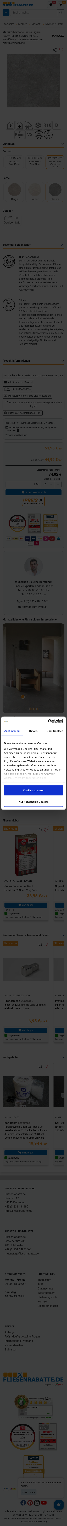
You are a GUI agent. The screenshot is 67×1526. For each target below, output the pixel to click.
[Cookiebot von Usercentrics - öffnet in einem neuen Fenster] (48, 721)
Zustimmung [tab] (12, 730)
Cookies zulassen (33, 790)
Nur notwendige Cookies (33, 801)
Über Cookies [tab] (55, 730)
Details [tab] (33, 730)
